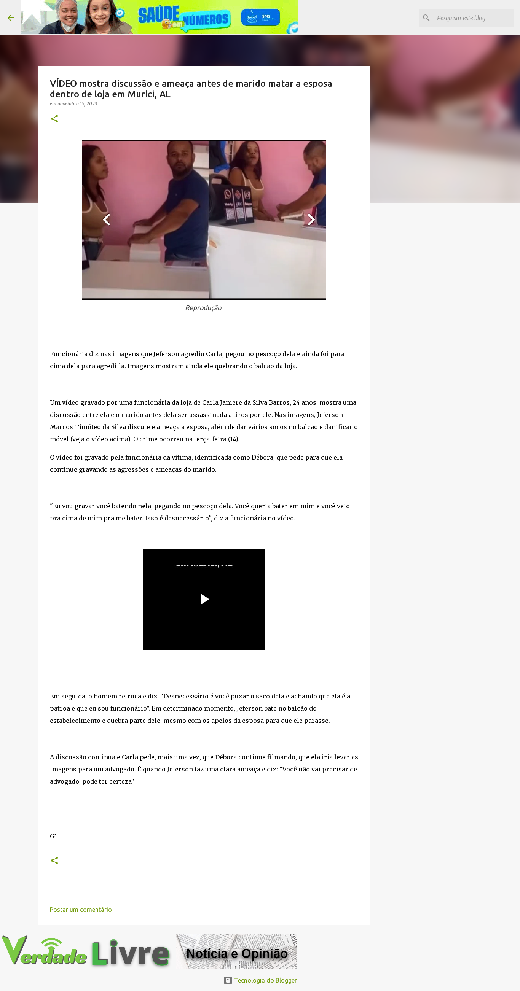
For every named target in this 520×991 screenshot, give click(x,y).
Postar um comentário (81, 909)
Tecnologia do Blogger (265, 980)
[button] (54, 119)
